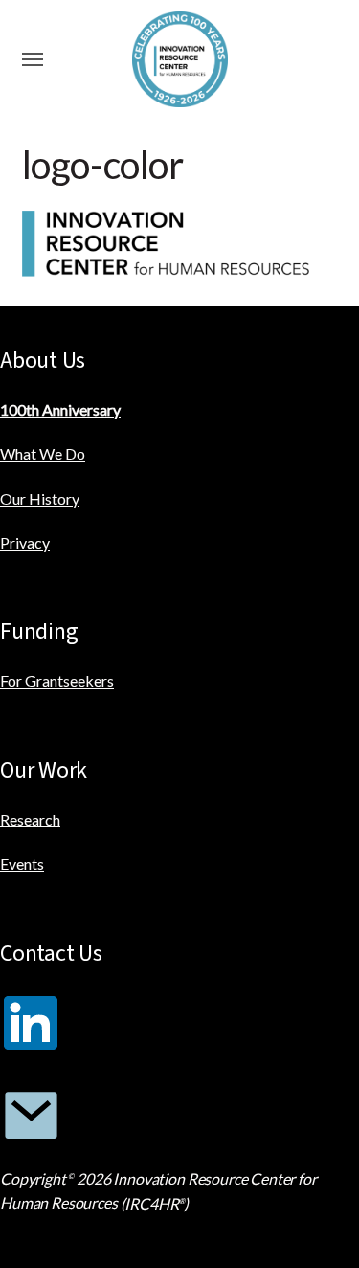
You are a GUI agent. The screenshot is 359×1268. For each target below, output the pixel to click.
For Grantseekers (57, 680)
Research (30, 819)
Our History (39, 498)
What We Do (42, 453)
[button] (32, 59)
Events (22, 863)
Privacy (25, 542)
